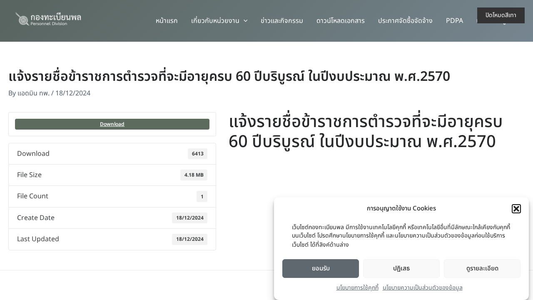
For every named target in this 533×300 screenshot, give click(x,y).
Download (112, 124)
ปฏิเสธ (401, 268)
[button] (516, 209)
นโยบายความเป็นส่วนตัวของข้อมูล (423, 288)
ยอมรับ (321, 268)
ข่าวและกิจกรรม (282, 21)
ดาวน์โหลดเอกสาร (340, 21)
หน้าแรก (167, 21)
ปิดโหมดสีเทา (501, 15)
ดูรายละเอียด (482, 268)
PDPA (454, 21)
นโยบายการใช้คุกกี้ (357, 288)
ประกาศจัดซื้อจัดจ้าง (405, 21)
